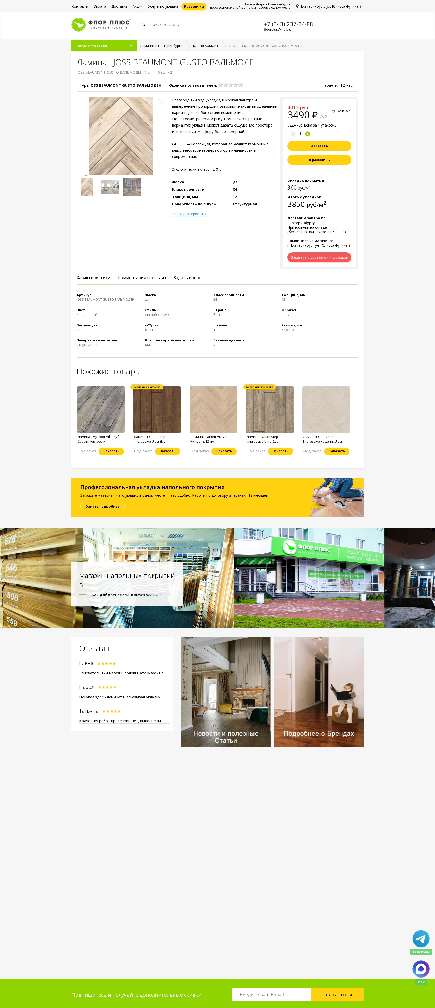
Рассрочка (194, 6)
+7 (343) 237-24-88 (288, 24)
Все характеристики (189, 214)
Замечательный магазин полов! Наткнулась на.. (122, 672)
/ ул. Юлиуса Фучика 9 (127, 594)
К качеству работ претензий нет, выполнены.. (120, 720)
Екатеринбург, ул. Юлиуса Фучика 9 (331, 6)
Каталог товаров (92, 45)
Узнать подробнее (102, 506)
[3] (230, 84)
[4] (235, 84)
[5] (240, 84)
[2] (225, 84)
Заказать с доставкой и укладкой (319, 257)
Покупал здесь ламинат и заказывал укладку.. (120, 696)
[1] (220, 84)
